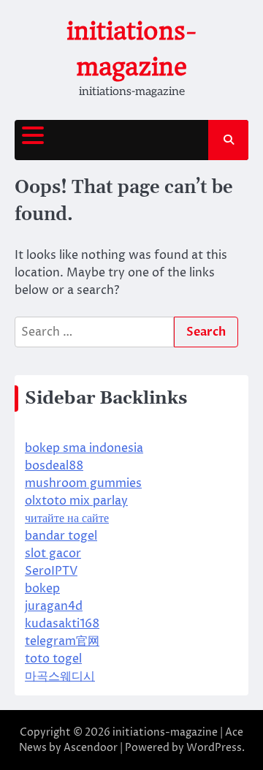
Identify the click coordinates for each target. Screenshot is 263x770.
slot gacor (53, 554)
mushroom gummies (83, 483)
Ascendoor (91, 748)
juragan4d (54, 606)
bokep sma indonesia (84, 448)
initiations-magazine (165, 732)
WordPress (214, 748)
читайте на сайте (67, 518)
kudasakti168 (62, 624)
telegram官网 (62, 641)
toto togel (53, 659)
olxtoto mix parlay (76, 501)
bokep (42, 589)
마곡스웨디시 (60, 676)
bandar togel (61, 536)
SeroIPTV (51, 571)
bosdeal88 (54, 466)
